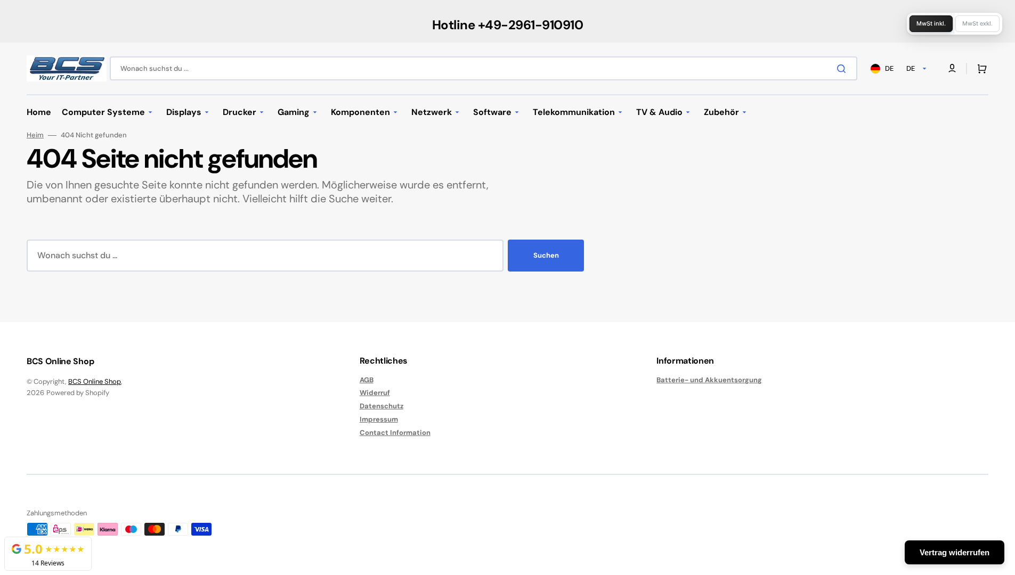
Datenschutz (381, 405)
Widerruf (375, 392)
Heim (35, 135)
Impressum (379, 419)
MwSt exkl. (977, 23)
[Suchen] (843, 68)
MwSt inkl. (931, 23)
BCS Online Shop (94, 381)
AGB (366, 380)
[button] (980, 68)
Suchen (546, 255)
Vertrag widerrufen (954, 552)
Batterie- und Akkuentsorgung (709, 380)
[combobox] (483, 68)
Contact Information (395, 432)
